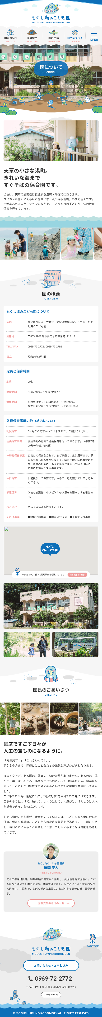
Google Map (77, 574)
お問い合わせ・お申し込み (51, 966)
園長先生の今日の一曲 (51, 903)
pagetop (93, 946)
